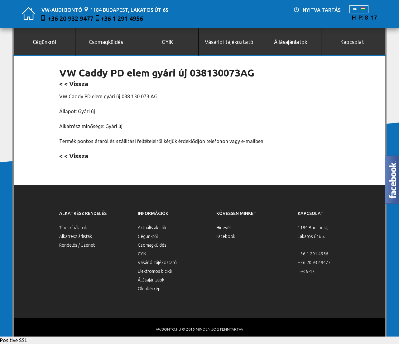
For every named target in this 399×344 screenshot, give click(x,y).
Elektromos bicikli (155, 271)
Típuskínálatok (73, 227)
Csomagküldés (106, 42)
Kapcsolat (352, 42)
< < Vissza (73, 83)
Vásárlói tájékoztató (229, 42)
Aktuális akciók (152, 227)
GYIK (167, 42)
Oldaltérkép (149, 288)
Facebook (225, 236)
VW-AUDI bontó (61, 10)
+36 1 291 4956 (122, 18)
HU (355, 9)
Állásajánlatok (290, 42)
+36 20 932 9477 (71, 18)
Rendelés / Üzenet (77, 245)
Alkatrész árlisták (75, 236)
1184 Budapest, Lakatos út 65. (130, 10)
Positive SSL (13, 340)
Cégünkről (44, 42)
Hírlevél (223, 227)
